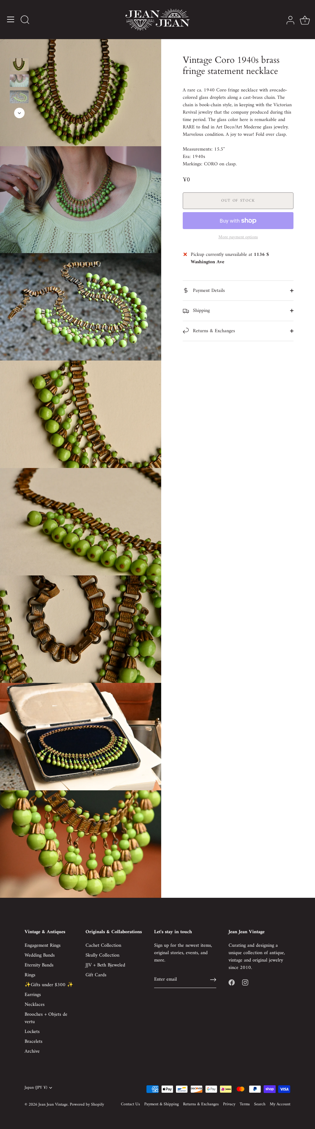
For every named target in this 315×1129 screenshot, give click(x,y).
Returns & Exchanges (213, 331)
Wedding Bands (40, 955)
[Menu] (11, 19)
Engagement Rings (43, 945)
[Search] (25, 20)
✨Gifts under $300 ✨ (49, 985)
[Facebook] (232, 982)
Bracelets (33, 1041)
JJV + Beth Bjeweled (105, 965)
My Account (280, 1104)
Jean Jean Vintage (53, 1104)
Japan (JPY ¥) (36, 1088)
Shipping (200, 310)
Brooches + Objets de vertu (46, 1018)
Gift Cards (96, 975)
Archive (32, 1051)
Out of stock (238, 200)
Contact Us (130, 1104)
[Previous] (19, 49)
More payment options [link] (238, 237)
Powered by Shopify (87, 1104)
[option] (19, 66)
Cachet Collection (103, 945)
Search (259, 1104)
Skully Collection (102, 955)
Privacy (229, 1104)
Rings (30, 975)
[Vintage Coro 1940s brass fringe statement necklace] (19, 64)
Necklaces (35, 1004)
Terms (245, 1104)
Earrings (33, 994)
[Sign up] (213, 980)
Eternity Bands (39, 965)
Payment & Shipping (161, 1104)
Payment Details (208, 290)
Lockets (32, 1031)
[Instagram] (245, 982)
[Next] (19, 113)
